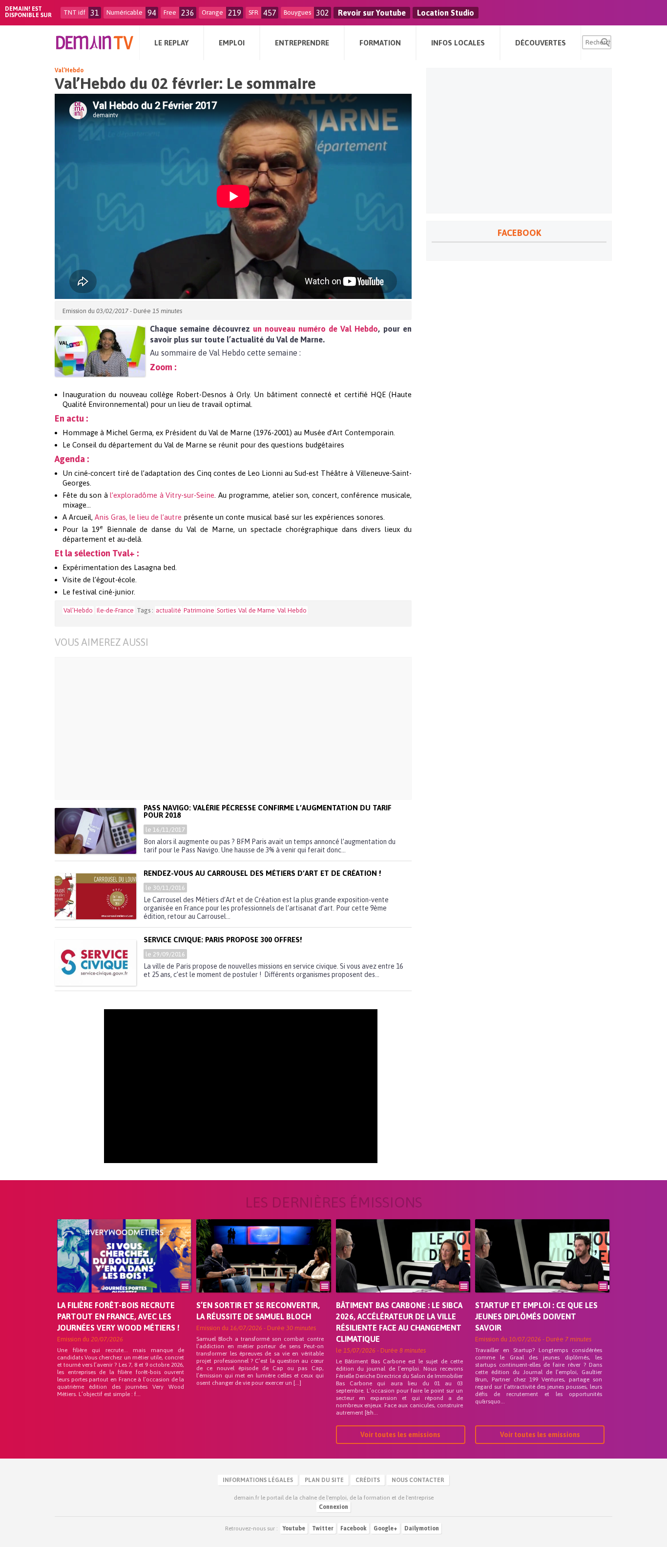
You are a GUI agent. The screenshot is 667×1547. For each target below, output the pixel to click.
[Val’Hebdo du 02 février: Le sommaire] (100, 351)
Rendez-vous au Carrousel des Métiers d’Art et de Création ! (262, 873)
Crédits (367, 1480)
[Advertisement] (240, 728)
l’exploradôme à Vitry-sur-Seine (162, 495)
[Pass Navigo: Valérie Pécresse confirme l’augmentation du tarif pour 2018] (95, 831)
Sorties (226, 610)
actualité (168, 610)
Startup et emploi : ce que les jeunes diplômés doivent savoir (536, 1316)
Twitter (323, 1528)
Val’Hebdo (69, 70)
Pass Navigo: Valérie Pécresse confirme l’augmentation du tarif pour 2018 (268, 811)
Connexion (333, 1507)
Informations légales (258, 1480)
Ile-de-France (115, 610)
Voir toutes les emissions (400, 1435)
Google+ (385, 1528)
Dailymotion (421, 1528)
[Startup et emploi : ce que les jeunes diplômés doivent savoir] (542, 1269)
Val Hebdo (292, 610)
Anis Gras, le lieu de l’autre (138, 517)
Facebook (353, 1528)
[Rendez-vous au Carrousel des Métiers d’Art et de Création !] (95, 896)
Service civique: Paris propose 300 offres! (223, 939)
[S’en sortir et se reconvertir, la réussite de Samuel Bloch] (263, 1269)
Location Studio (445, 12)
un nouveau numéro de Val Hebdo (315, 328)
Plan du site (324, 1480)
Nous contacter (418, 1480)
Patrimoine (199, 610)
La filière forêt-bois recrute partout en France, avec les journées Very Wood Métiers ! (118, 1316)
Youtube (294, 1528)
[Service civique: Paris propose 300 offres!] (95, 963)
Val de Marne (256, 610)
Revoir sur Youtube (372, 12)
